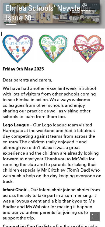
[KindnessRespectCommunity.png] (52, 47)
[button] (85, 5)
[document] (52, 113)
